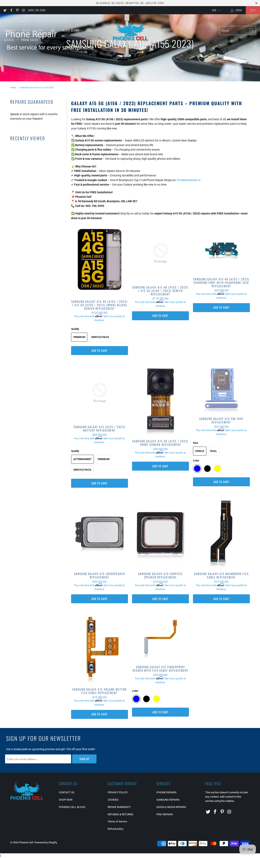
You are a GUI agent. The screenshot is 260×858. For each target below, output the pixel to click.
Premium (79, 337)
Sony (40, 30)
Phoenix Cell (26, 842)
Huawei (82, 21)
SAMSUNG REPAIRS (168, 799)
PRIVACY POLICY (118, 792)
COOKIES (113, 799)
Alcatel (9, 40)
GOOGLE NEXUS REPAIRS (171, 807)
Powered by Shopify (45, 842)
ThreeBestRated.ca (188, 180)
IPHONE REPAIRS (166, 792)
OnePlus (10, 30)
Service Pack (100, 337)
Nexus (26, 30)
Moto (68, 21)
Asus (89, 30)
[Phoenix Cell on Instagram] (23, 10)
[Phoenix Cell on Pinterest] (17, 10)
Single (199, 450)
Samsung (24, 21)
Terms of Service (117, 821)
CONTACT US (66, 792)
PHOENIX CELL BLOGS (72, 807)
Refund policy (115, 828)
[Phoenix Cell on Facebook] (11, 10)
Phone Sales (30, 40)
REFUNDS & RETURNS (120, 814)
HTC (53, 30)
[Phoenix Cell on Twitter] (4, 10)
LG (56, 21)
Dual (213, 450)
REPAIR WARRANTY (119, 807)
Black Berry (71, 30)
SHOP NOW (66, 799)
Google (42, 21)
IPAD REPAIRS (164, 814)
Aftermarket (82, 459)
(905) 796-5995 (37, 10)
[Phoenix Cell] (130, 30)
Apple (8, 21)
